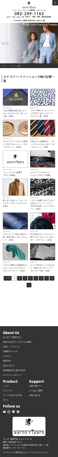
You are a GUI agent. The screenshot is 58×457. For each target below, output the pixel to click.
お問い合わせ (34, 395)
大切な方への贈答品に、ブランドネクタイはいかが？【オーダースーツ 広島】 (42, 144)
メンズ (6, 386)
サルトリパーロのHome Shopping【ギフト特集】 (40, 173)
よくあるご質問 (35, 390)
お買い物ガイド (35, 386)
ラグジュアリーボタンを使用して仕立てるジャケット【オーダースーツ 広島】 (15, 144)
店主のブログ (8, 365)
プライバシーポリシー (12, 375)
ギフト (6, 400)
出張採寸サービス (10, 351)
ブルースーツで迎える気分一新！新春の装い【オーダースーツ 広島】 (15, 237)
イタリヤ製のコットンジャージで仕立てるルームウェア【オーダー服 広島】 (42, 113)
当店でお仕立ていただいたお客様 (17, 342)
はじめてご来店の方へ (12, 337)
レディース (7, 390)
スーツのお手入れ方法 (12, 395)
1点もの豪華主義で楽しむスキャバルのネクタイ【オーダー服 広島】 (15, 113)
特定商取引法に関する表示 (14, 370)
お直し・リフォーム (11, 346)
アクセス (7, 356)
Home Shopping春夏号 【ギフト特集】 (13, 173)
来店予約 (7, 361)
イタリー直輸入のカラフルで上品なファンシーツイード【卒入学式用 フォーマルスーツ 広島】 (42, 204)
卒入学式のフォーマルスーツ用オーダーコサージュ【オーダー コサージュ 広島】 (42, 237)
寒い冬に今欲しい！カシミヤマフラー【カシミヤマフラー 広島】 (15, 203)
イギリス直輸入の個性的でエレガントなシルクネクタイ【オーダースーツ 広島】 (15, 268)
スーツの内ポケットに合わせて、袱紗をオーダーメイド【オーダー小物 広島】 (42, 268)
